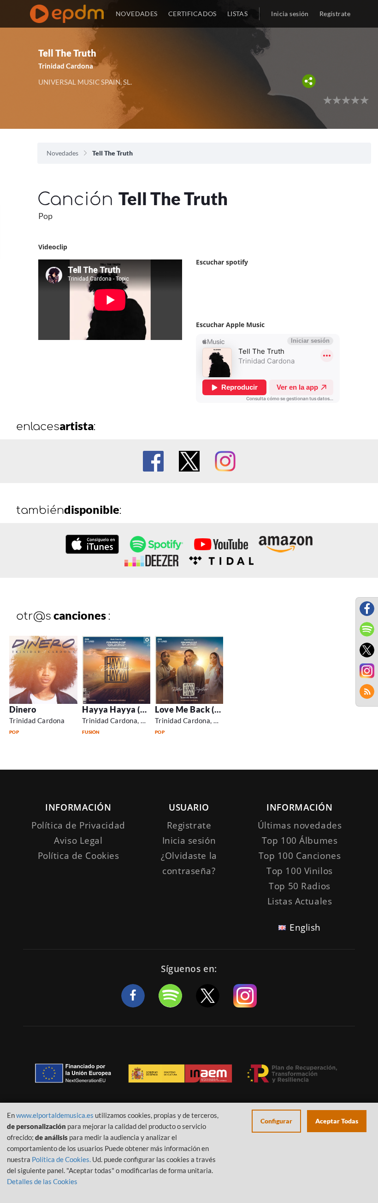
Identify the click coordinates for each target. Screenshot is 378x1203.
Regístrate (334, 13)
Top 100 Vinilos (299, 871)
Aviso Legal (78, 840)
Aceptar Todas (336, 1121)
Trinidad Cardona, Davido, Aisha (133, 720)
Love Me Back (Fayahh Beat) (210, 709)
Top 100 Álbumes (300, 840)
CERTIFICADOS (192, 13)
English (305, 927)
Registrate (189, 825)
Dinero (22, 709)
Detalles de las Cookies (42, 1181)
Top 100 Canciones (300, 856)
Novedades (62, 153)
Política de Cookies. (61, 1159)
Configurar (276, 1121)
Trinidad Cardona (37, 720)
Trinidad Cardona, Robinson (199, 720)
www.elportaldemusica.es (55, 1115)
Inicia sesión (289, 13)
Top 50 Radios (299, 886)
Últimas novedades (300, 825)
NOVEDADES (137, 13)
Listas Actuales (299, 901)
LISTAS (237, 13)
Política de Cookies (78, 856)
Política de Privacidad (78, 825)
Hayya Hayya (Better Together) (144, 709)
